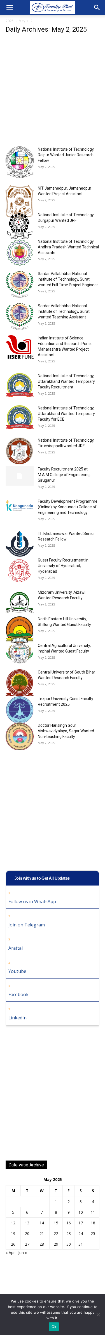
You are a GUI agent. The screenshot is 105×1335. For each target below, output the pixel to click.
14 (41, 1223)
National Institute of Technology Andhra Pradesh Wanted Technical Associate (68, 247)
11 (93, 1212)
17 (80, 1223)
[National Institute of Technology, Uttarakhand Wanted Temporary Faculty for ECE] (20, 417)
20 (27, 1233)
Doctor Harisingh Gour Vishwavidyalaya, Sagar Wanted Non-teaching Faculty (66, 731)
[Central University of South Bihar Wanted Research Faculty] (20, 683)
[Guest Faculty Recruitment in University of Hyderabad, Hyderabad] (20, 569)
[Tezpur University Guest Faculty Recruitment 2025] (20, 710)
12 (13, 1223)
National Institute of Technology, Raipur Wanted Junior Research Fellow (66, 155)
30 (68, 1244)
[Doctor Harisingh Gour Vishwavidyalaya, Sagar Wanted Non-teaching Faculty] (20, 736)
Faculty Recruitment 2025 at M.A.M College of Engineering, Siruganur (64, 475)
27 (27, 1244)
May (22, 20)
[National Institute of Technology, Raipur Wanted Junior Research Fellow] (20, 162)
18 (93, 1223)
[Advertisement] (52, 91)
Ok (54, 1326)
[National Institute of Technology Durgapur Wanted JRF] (20, 226)
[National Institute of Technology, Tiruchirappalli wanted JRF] (20, 451)
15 (56, 1223)
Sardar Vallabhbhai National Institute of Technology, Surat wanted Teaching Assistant (64, 311)
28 (41, 1244)
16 (68, 1223)
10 (80, 1212)
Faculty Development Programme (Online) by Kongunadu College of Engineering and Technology (67, 507)
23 (68, 1233)
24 (80, 1233)
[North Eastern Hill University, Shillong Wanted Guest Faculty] (20, 630)
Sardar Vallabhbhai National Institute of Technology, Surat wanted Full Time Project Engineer (68, 279)
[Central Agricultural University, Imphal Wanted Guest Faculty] (20, 653)
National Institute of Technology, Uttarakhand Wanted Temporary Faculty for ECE (66, 413)
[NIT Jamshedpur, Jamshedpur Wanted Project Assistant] (20, 202)
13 (27, 1223)
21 (41, 1233)
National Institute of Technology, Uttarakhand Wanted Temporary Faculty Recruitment (66, 381)
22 (56, 1233)
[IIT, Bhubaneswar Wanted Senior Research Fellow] (20, 544)
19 (13, 1233)
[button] (9, 7)
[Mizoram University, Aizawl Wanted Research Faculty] (20, 604)
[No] (98, 1314)
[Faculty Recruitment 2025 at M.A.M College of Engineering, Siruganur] (20, 476)
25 (93, 1233)
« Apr (10, 1252)
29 (56, 1244)
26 (13, 1244)
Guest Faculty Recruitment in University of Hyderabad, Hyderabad (63, 566)
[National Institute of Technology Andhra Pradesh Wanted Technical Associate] (20, 253)
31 (80, 1244)
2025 (9, 20)
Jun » (22, 1252)
